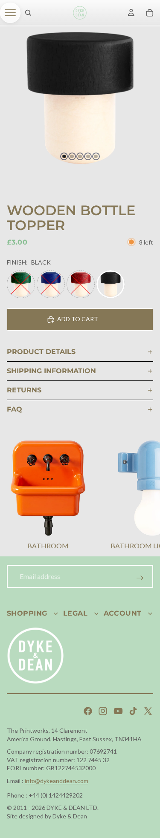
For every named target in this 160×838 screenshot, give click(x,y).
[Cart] (149, 12)
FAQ (14, 409)
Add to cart (77, 319)
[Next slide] (143, 496)
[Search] (28, 12)
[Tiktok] (133, 711)
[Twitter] (148, 711)
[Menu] (10, 13)
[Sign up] (140, 578)
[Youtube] (118, 711)
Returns (24, 390)
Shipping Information (51, 371)
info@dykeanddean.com (56, 780)
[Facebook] (88, 711)
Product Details (41, 352)
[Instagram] (103, 711)
